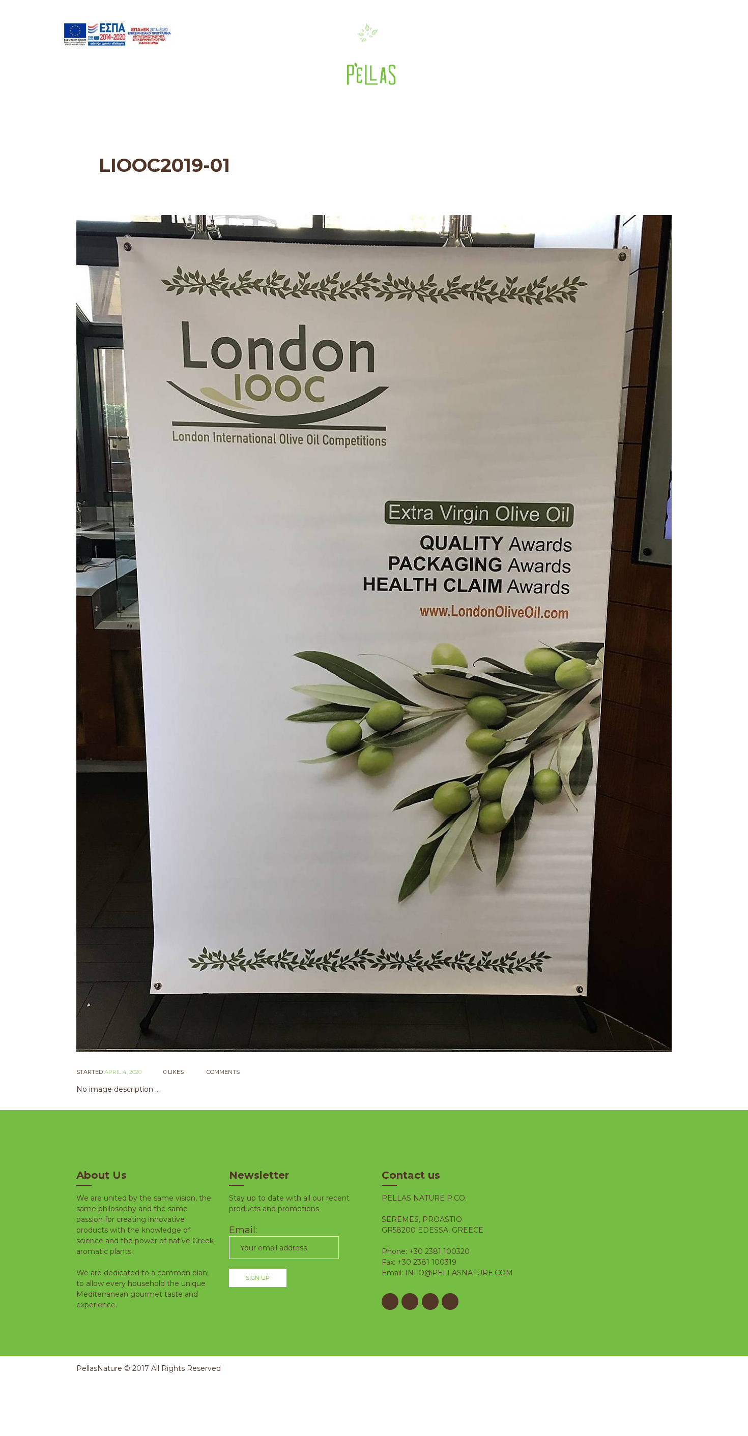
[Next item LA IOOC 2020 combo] (523, 633)
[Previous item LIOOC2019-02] (225, 633)
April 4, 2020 (122, 1071)
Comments (222, 1071)
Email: (243, 1230)
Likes (173, 1071)
